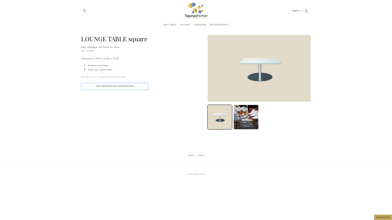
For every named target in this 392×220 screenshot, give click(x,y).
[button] (84, 10)
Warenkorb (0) (383, 217)
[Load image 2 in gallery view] (246, 117)
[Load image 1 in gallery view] (219, 117)
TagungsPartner (199, 174)
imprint (190, 155)
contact (201, 155)
